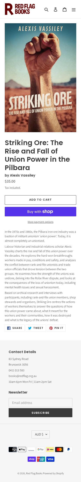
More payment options (40, 222)
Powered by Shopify (53, 473)
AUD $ (39, 434)
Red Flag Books (34, 473)
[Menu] (73, 9)
